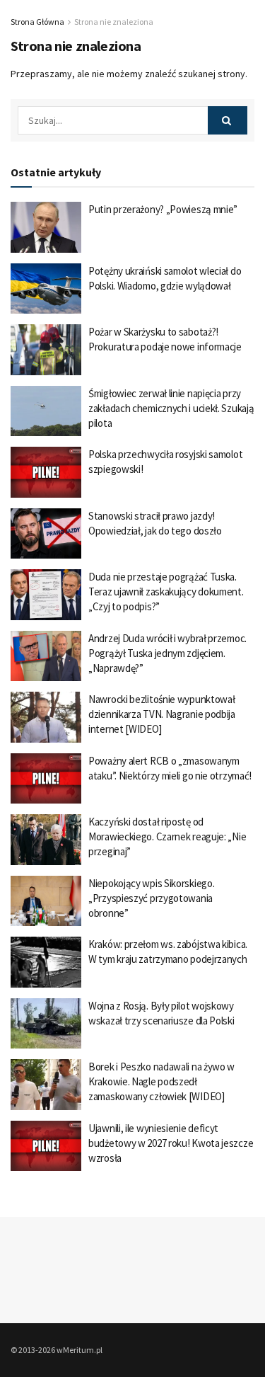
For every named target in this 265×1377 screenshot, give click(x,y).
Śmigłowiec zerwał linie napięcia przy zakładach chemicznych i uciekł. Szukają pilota (171, 408)
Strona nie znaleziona (113, 21)
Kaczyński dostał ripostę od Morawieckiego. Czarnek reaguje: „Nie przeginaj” (167, 836)
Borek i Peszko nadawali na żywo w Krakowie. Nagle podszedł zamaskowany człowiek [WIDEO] (161, 1081)
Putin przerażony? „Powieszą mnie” (162, 209)
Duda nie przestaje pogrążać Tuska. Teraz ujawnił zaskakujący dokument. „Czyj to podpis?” (166, 591)
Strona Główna (37, 21)
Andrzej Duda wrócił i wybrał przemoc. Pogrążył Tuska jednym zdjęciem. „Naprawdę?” (167, 653)
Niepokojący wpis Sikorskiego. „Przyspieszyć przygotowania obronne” (151, 898)
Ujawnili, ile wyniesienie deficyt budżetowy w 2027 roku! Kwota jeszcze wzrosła (170, 1143)
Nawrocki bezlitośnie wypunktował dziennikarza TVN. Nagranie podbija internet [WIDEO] (161, 714)
